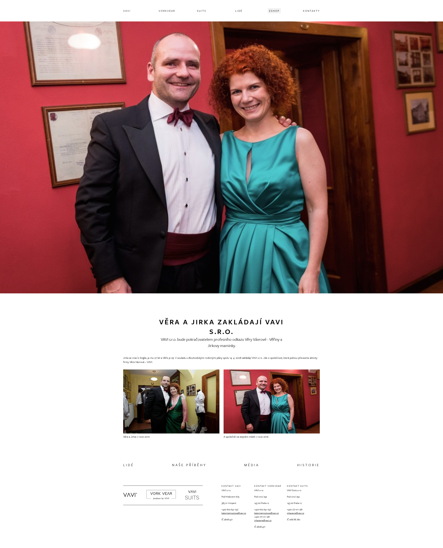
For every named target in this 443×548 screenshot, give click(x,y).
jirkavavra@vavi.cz (262, 520)
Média (251, 464)
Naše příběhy (189, 464)
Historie (308, 464)
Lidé (128, 464)
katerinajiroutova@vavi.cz (234, 513)
